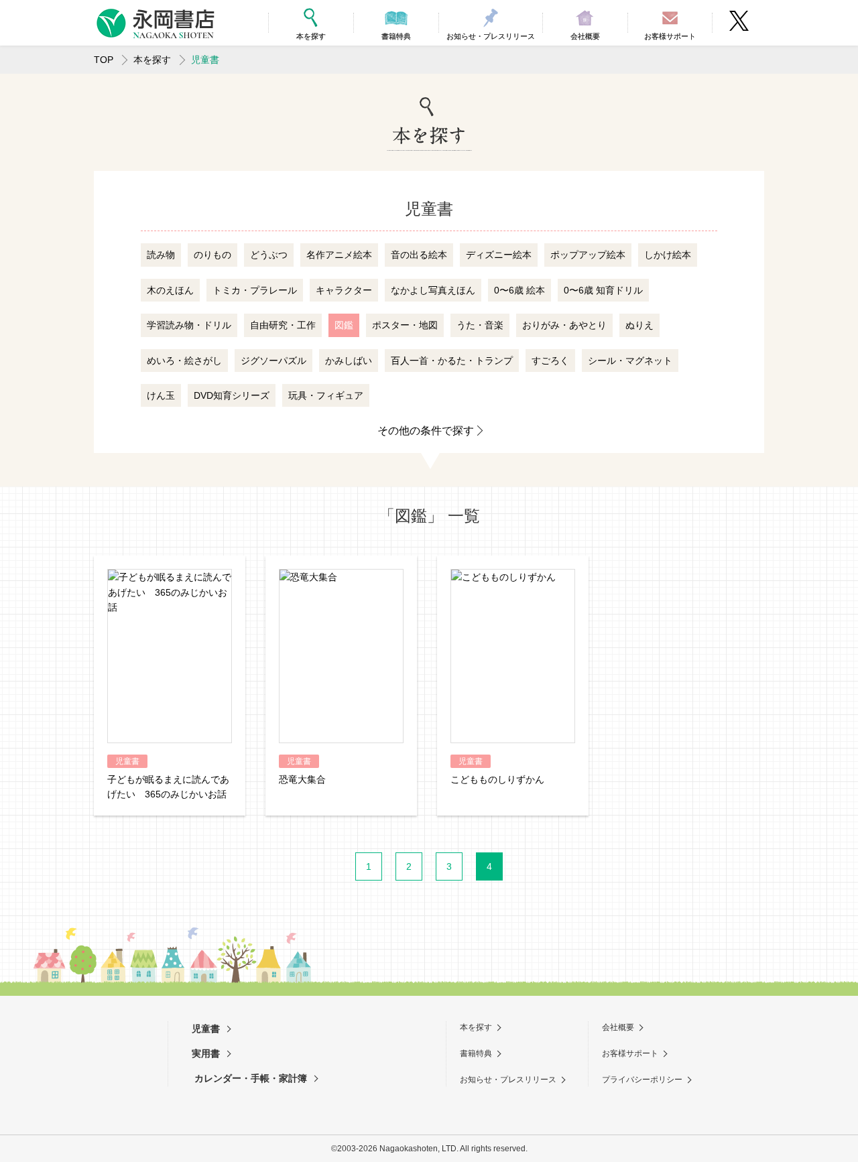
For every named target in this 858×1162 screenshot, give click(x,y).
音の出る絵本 (419, 254)
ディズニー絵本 (499, 254)
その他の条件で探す (425, 430)
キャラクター (344, 290)
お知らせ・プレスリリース (508, 1079)
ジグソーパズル (273, 360)
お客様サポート (630, 1053)
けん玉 (161, 395)
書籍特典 (476, 1053)
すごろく (550, 360)
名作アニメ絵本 (339, 254)
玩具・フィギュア (325, 395)
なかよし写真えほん (433, 290)
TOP (103, 59)
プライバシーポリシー (642, 1079)
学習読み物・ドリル (189, 325)
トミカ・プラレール (254, 290)
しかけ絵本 (667, 254)
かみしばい (348, 360)
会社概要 (618, 1027)
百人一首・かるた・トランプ (452, 360)
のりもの (212, 254)
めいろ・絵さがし (184, 360)
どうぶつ (269, 254)
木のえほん (170, 290)
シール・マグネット (630, 360)
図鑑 (343, 325)
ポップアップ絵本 (587, 254)
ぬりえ (639, 325)
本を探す (152, 59)
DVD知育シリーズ (231, 395)
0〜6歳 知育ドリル (603, 290)
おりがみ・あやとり (564, 325)
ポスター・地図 (405, 325)
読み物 (161, 254)
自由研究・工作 (283, 325)
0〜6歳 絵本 (519, 290)
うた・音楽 (479, 325)
